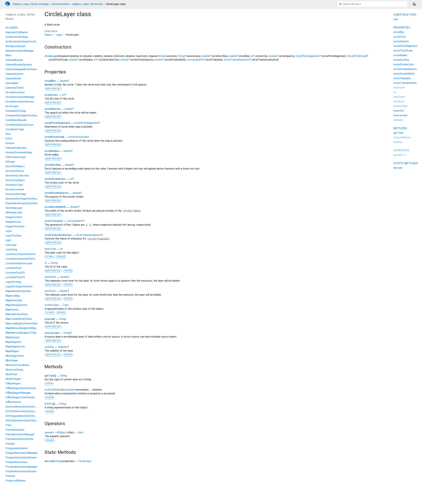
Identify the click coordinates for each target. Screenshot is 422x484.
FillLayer (10, 161)
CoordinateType (14, 129)
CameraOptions (14, 73)
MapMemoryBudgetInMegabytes (24, 328)
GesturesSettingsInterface (21, 198)
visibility (49, 346)
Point (8, 425)
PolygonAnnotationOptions (21, 457)
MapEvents (12, 309)
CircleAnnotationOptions (19, 101)
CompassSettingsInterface (21, 115)
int (251, 56)
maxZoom (50, 276)
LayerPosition (13, 235)
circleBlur (50, 80)
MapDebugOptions (16, 305)
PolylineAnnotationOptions (20, 471)
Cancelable (11, 83)
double (206, 56)
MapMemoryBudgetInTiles (21, 332)
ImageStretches (15, 226)
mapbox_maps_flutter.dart (87, 4)
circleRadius (52, 151)
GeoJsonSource (14, 171)
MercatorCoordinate (17, 365)
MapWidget (12, 351)
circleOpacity (52, 108)
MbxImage (11, 360)
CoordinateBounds (16, 120)
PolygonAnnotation (16, 448)
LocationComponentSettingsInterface (27, 258)
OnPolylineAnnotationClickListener (25, 420)
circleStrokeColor (55, 178)
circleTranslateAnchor (58, 235)
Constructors (404, 14)
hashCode (50, 248)
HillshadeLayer (13, 212)
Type (66, 305)
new (395, 19)
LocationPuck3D (15, 277)
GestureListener (14, 189)
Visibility (62, 346)
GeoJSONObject (15, 166)
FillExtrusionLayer (15, 157)
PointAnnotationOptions (19, 439)
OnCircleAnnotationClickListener (24, 406)
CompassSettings (15, 110)
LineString (11, 249)
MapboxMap (12, 295)
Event (8, 138)
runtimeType (52, 305)
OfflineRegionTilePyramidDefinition (25, 397)
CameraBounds (14, 60)
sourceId (50, 319)
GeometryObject (15, 180)
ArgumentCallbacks (16, 32)
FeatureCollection (15, 147)
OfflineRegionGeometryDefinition (24, 388)
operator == (51, 432)
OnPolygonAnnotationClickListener (25, 415)
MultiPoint (11, 374)
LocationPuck (13, 268)
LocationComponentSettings (22, 254)
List (189, 59)
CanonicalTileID (14, 87)
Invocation (69, 389)
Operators (401, 150)
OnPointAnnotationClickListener (24, 411)
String (162, 56)
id (46, 262)
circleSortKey (53, 164)
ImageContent (13, 217)
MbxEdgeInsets (14, 355)
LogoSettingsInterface (18, 286)
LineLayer (11, 244)
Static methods (405, 163)
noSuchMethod (53, 389)
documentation (60, 4)
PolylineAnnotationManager (21, 466)
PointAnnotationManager (19, 434)
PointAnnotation (14, 429)
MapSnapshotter (15, 346)
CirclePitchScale (357, 56)
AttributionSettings (16, 36)
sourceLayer (52, 332)
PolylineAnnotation (16, 462)
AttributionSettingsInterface (22, 41)
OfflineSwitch (13, 402)
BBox (8, 55)
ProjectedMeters (15, 480)
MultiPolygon (13, 378)
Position (10, 476)
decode (49, 461)
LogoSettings (13, 281)
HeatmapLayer (14, 207)
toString (49, 403)
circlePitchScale (54, 136)
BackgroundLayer (15, 46)
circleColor (51, 94)
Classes (11, 27)
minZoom (50, 291)
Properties (401, 27)
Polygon (10, 443)
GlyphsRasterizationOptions (21, 203)
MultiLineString (14, 369)
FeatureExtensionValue (18, 152)
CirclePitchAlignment (307, 56)
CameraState (13, 78)
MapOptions (12, 337)
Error (8, 134)
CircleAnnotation (15, 92)
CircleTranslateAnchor (237, 59)
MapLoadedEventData (18, 318)
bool (80, 432)
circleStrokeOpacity (57, 192)
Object (48, 34)
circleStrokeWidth (55, 206)
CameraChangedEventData (21, 69)
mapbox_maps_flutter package (31, 4)
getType (49, 375)
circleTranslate (54, 221)
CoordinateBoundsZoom (19, 124)
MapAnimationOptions (18, 291)
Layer (59, 34)
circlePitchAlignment (57, 122)
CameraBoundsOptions (18, 64)
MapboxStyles (13, 300)
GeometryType (14, 184)
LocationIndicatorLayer (18, 263)
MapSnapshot (13, 342)
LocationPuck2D (15, 272)
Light (8, 240)
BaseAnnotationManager (19, 50)
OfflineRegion (13, 383)
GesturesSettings (15, 194)
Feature (10, 143)
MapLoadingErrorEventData (21, 323)
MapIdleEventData (16, 314)
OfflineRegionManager (18, 392)
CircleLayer (51, 56)
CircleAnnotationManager (20, 97)
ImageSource (13, 221)
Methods (400, 128)
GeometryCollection (17, 175)
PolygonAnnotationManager (21, 452)
